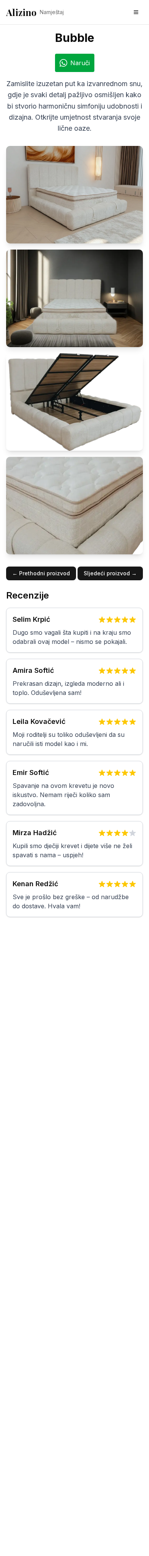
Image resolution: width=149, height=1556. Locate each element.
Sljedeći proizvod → (110, 573)
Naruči (80, 63)
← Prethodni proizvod (41, 573)
